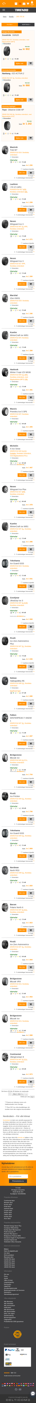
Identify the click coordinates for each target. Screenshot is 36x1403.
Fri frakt (18, 1188)
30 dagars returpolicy (18, 1190)
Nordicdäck (6, 1120)
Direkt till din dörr (18, 1192)
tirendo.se (21, 1137)
